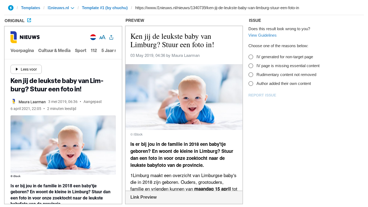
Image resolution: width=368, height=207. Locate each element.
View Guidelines (262, 35)
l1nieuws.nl (58, 7)
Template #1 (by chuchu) (105, 7)
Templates (30, 7)
